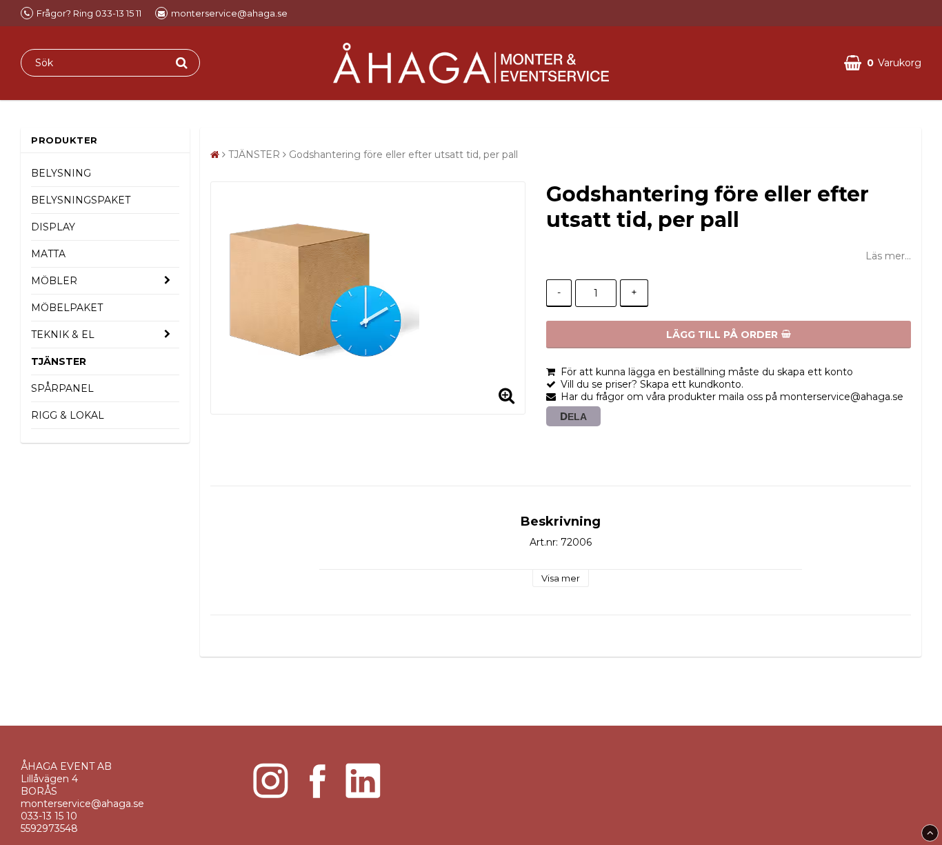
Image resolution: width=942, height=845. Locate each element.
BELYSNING (61, 173)
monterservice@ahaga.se (82, 803)
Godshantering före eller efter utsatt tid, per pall (403, 154)
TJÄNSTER (58, 361)
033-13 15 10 (49, 816)
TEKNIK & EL (62, 334)
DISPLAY (53, 227)
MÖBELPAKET (67, 307)
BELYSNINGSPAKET (80, 200)
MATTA (48, 254)
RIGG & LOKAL (67, 415)
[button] (882, 63)
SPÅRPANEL (62, 388)
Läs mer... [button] (888, 256)
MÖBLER (54, 281)
